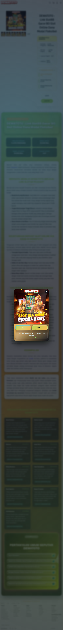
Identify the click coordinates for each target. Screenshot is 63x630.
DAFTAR (40, 327)
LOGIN (23, 327)
